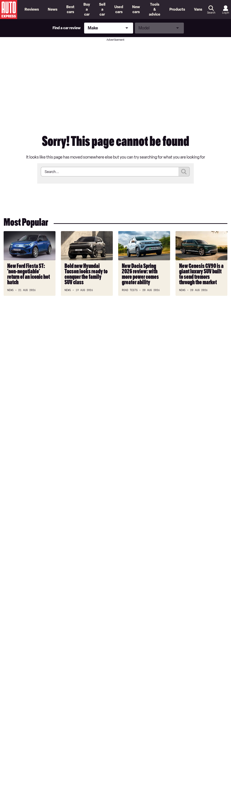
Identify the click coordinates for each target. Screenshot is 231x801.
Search (211, 12)
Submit (184, 171)
